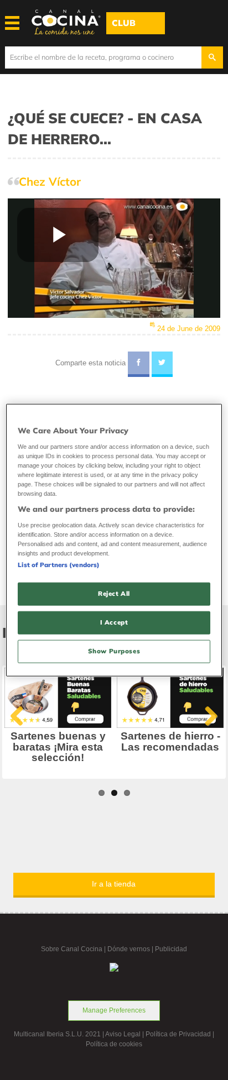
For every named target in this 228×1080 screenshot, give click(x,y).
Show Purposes (114, 650)
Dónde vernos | (131, 949)
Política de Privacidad (178, 1034)
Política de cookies (114, 1044)
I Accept (114, 622)
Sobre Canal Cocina (71, 949)
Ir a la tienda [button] (114, 883)
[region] (114, 540)
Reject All (114, 593)
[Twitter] (162, 364)
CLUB (124, 23)
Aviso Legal (123, 1034)
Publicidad (171, 949)
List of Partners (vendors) (59, 565)
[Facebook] (138, 364)
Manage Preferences (114, 1010)
